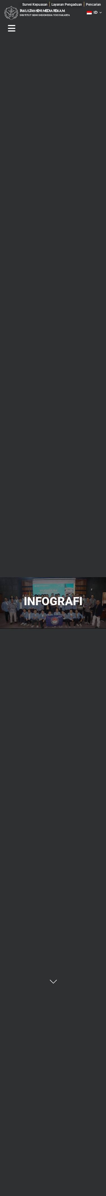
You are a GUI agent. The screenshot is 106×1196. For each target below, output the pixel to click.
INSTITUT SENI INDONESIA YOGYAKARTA (45, 15)
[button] (93, 4)
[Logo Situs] (11, 13)
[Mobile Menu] (11, 28)
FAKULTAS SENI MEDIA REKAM (42, 11)
